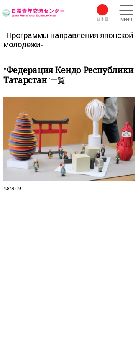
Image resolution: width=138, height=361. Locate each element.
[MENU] (126, 11)
